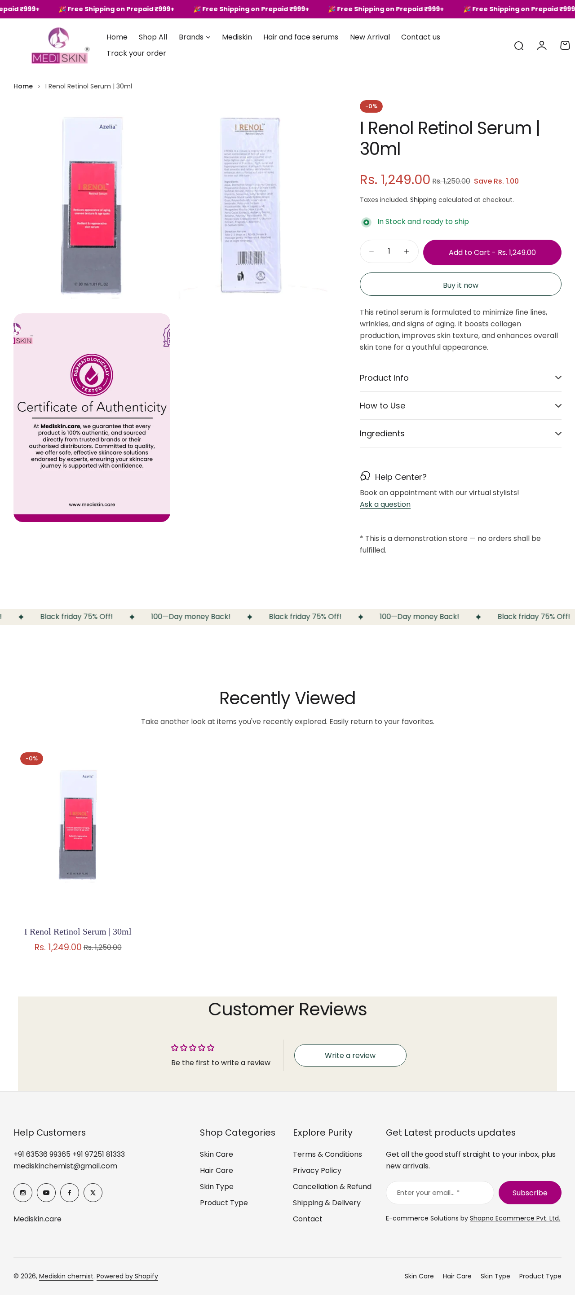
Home (23, 86)
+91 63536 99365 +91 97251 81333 (69, 1154)
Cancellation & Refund (332, 1186)
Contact (308, 1219)
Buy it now (460, 285)
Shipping (423, 199)
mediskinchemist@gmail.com (65, 1166)
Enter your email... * (428, 1192)
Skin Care (216, 1154)
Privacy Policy (317, 1170)
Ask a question (385, 505)
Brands (191, 37)
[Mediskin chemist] (45, 45)
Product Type (224, 1203)
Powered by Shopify (127, 1276)
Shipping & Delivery (327, 1203)
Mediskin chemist (66, 1276)
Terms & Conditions (327, 1154)
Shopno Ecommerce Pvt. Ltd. (515, 1218)
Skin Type (217, 1186)
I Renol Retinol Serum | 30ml (78, 931)
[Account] (542, 45)
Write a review (350, 1055)
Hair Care (216, 1170)
